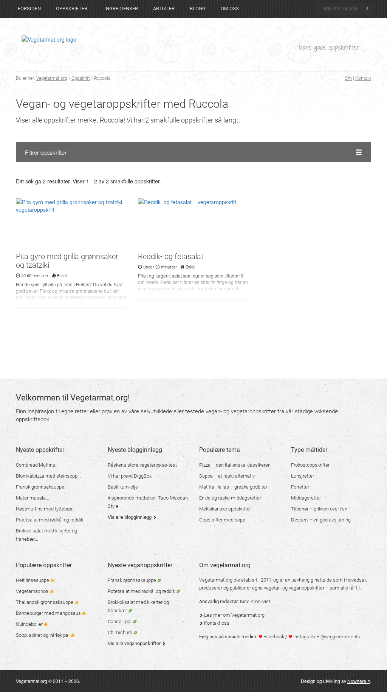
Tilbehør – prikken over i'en (319, 509)
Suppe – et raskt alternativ (227, 476)
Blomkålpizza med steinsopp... (48, 476)
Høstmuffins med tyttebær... (46, 509)
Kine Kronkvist (255, 601)
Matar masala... (32, 498)
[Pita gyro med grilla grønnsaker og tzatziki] (71, 224)
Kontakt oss (216, 623)
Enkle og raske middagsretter (230, 498)
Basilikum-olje (123, 487)
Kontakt (363, 78)
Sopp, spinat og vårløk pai (43, 635)
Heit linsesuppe (33, 580)
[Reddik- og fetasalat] (193, 224)
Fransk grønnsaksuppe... (42, 487)
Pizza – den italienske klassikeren (235, 465)
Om (348, 78)
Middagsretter (306, 498)
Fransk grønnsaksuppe (132, 580)
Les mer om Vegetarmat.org (234, 615)
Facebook (273, 636)
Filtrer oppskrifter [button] (46, 152)
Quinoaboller (30, 624)
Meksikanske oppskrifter (225, 509)
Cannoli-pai (120, 621)
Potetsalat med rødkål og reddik (142, 591)
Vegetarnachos (33, 591)
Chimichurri (120, 632)
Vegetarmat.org (51, 78)
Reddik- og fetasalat (170, 256)
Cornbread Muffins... (37, 465)
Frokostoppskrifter (310, 465)
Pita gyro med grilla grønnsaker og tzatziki (67, 261)
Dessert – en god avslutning (321, 520)
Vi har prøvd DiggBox (130, 476)
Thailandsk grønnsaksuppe (45, 602)
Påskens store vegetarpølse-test (142, 465)
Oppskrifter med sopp (222, 520)
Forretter (300, 487)
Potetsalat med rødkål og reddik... (51, 520)
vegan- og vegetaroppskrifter (241, 411)
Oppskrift (80, 78)
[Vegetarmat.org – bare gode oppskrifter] (49, 39)
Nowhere (358, 681)
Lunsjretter (302, 476)
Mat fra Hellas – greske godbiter (233, 487)
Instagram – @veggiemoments (326, 636)
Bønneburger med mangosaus (49, 613)
